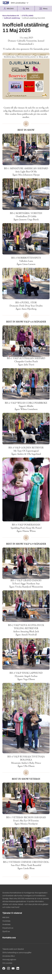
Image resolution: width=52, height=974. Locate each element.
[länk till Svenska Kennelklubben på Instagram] (8, 968)
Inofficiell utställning (12, 18)
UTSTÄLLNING (27, 16)
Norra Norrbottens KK (10, 16)
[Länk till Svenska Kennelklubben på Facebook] (3, 968)
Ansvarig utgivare (9, 959)
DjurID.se (6, 931)
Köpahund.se (7, 928)
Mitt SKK (5, 917)
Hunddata (6, 921)
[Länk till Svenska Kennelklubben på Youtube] (13, 968)
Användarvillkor (8, 956)
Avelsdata (6, 924)
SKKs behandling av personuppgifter (16, 952)
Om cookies (7, 963)
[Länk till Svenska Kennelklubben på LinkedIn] (17, 968)
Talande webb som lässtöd (13, 949)
